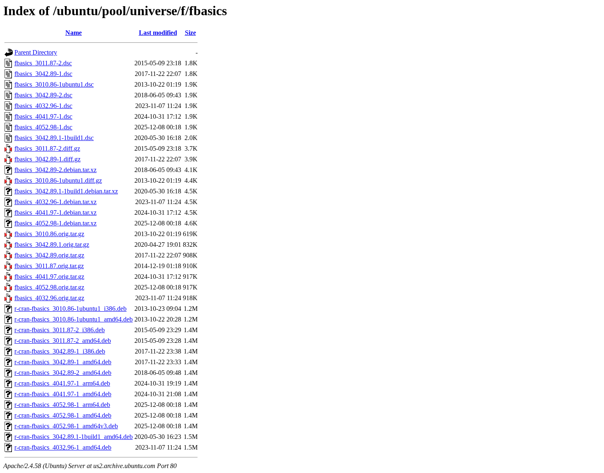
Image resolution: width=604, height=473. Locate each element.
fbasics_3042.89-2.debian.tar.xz (55, 169)
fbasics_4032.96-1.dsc (43, 105)
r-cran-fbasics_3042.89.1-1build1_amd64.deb (73, 436)
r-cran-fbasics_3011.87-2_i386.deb (59, 329)
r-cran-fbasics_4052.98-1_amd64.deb (62, 415)
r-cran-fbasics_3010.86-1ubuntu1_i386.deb (70, 308)
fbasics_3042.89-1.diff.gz (47, 159)
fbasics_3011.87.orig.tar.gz (49, 265)
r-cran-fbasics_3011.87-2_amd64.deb (62, 340)
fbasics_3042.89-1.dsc (43, 73)
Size (190, 32)
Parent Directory (35, 52)
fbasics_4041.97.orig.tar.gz (49, 276)
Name (73, 32)
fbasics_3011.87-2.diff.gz (47, 148)
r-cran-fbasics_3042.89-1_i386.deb (59, 351)
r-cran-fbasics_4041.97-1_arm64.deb (62, 383)
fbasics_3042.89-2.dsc (43, 95)
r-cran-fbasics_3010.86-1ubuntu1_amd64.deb (73, 319)
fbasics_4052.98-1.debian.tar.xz (55, 223)
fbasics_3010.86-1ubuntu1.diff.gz (58, 180)
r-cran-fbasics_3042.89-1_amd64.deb (62, 361)
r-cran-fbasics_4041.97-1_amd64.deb (62, 393)
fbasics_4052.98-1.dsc (43, 127)
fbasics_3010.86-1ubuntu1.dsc (54, 84)
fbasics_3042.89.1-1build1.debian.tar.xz (66, 191)
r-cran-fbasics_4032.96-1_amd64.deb (62, 447)
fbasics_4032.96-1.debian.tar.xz (55, 201)
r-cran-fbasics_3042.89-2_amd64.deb (62, 372)
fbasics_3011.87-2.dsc (43, 63)
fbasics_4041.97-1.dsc (43, 116)
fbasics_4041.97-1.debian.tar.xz (55, 212)
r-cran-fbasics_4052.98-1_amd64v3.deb (66, 425)
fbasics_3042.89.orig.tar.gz (49, 255)
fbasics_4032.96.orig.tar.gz (49, 297)
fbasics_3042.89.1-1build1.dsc (54, 137)
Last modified (158, 32)
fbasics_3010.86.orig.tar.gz (49, 233)
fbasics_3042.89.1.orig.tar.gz (51, 244)
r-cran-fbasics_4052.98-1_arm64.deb (62, 404)
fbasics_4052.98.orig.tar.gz (49, 287)
